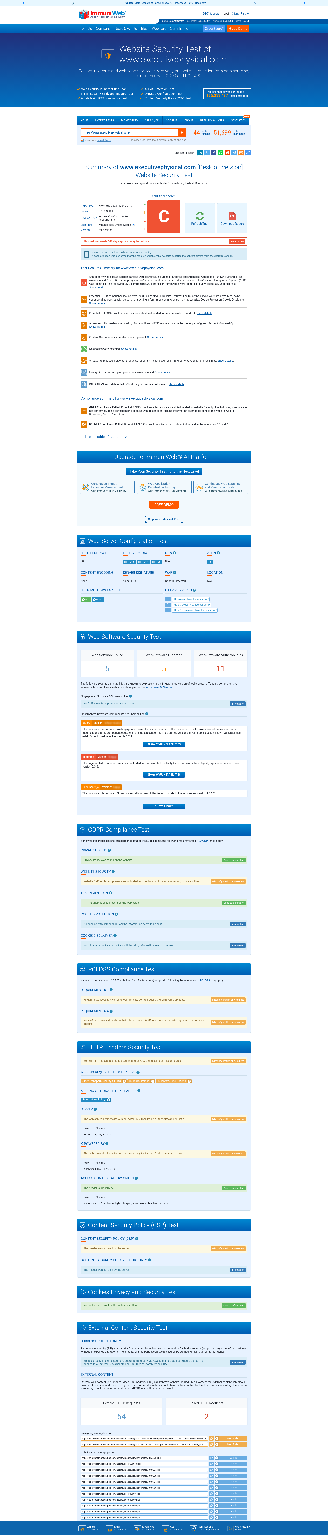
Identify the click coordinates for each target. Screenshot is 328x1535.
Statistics (240, 119)
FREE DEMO (164, 505)
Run (182, 132)
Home (84, 120)
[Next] (303, 3)
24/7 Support (211, 13)
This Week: (216, 21)
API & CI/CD (152, 120)
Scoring (171, 120)
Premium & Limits (212, 120)
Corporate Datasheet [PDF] (164, 519)
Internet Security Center (172, 21)
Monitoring (129, 120)
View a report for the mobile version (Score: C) (121, 252)
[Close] (255, 3)
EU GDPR (203, 840)
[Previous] (24, 3)
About (188, 120)
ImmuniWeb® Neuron (159, 687)
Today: (237, 21)
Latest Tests (104, 120)
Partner (245, 13)
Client (235, 13)
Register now (205, 2)
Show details (97, 287)
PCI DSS (205, 980)
